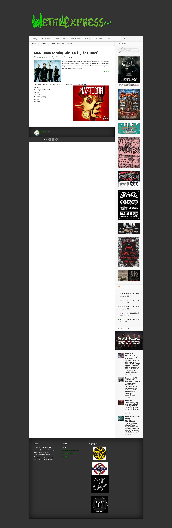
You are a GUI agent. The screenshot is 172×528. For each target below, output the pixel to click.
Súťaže (109, 39)
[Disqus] (72, 171)
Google (49, 139)
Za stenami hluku (99, 39)
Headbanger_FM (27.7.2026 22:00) (129, 319)
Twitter (56, 139)
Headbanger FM (123, 287)
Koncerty (56, 39)
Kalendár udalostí (75, 39)
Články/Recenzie (45, 39)
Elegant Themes (123, 523)
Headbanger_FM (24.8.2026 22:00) (129, 294)
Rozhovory (87, 39)
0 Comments (68, 57)
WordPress (140, 523)
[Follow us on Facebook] (124, 39)
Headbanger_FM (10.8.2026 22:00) (129, 307)
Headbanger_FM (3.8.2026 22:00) (129, 313)
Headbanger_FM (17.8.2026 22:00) (129, 300)
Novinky (34, 39)
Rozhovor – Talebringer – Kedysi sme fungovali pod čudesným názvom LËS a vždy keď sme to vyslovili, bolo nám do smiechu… (132, 406)
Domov (33, 43)
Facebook (106, 71)
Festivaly (64, 39)
